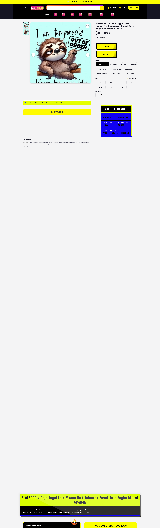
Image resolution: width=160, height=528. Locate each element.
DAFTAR (106, 54)
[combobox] (73, 8)
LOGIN (106, 46)
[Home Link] (37, 7)
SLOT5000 (57, 112)
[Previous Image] (33, 54)
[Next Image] (87, 54)
